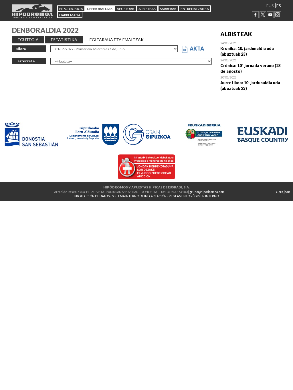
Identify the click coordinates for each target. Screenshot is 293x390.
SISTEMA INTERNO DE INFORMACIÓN (139, 196)
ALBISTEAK (147, 9)
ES (278, 5)
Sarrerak (168, 9)
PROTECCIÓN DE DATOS (92, 196)
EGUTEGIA (28, 39)
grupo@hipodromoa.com (207, 192)
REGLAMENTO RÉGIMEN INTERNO (194, 196)
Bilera (20, 49)
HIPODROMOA (71, 9)
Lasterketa (25, 61)
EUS (270, 5)
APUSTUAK (125, 9)
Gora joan (283, 192)
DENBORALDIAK (100, 9)
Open (250, 48)
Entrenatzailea (195, 9)
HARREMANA (69, 15)
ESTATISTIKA (64, 39)
